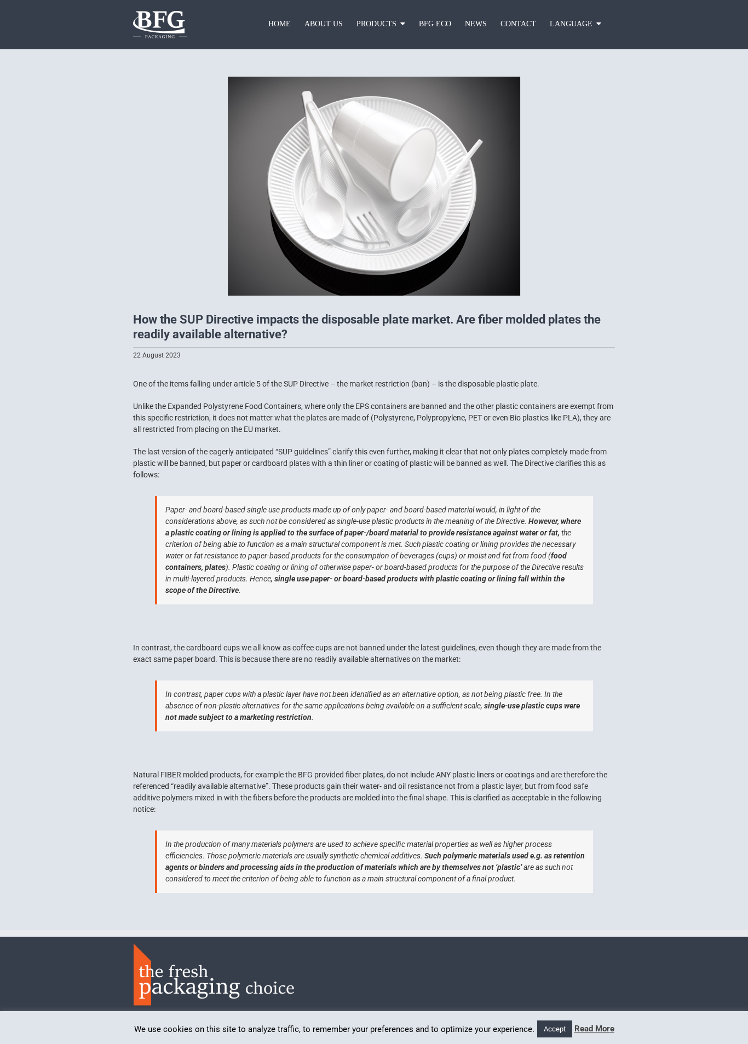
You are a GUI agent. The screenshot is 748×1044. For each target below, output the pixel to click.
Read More (594, 1029)
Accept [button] (555, 1029)
